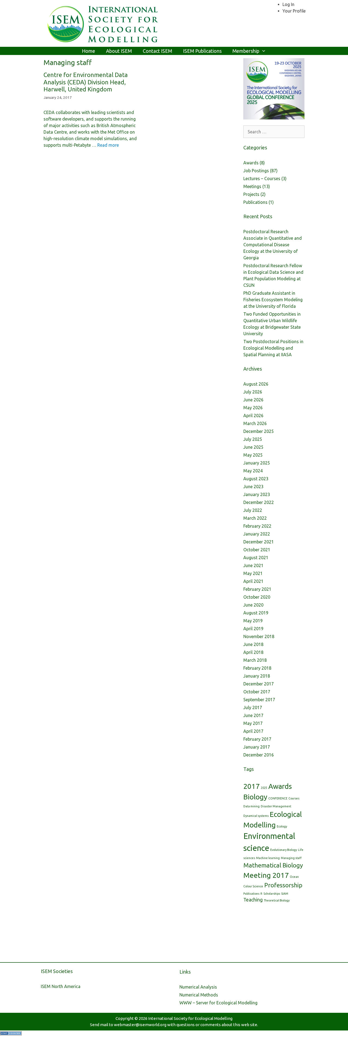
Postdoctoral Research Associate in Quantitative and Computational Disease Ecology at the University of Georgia (272, 244)
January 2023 (256, 494)
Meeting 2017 (266, 875)
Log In (288, 4)
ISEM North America (60, 986)
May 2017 (253, 723)
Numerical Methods (198, 994)
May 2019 (253, 620)
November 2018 (258, 636)
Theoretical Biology (277, 900)
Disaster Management (276, 806)
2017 (251, 786)
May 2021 (253, 573)
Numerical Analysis (198, 986)
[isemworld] (103, 22)
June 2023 (253, 486)
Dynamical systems (256, 815)
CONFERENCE (277, 798)
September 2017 (259, 699)
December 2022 (258, 502)
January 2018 (256, 675)
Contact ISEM (157, 51)
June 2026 (253, 399)
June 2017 (253, 715)
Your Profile (294, 10)
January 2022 (256, 533)
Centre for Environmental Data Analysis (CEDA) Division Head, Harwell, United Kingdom (86, 82)
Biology (255, 797)
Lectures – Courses (261, 178)
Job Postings (256, 170)
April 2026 (253, 415)
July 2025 (252, 439)
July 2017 (252, 707)
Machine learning (268, 858)
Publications (255, 202)
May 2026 (253, 407)
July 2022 (252, 510)
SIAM (284, 893)
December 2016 (258, 754)
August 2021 (255, 557)
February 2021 (257, 589)
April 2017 (253, 731)
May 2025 (253, 455)
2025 (264, 787)
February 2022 (257, 526)
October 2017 (256, 691)
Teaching (253, 899)
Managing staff (291, 858)
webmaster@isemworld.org (140, 1024)
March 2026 (255, 423)
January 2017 (256, 746)
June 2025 (253, 447)
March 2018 (255, 660)
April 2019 (253, 628)
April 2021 (253, 581)
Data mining (251, 806)
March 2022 (255, 518)
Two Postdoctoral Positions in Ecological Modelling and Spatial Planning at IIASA (273, 348)
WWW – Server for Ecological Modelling (218, 1002)
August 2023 (255, 478)
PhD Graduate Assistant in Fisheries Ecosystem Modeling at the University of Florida (273, 300)
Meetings (252, 186)
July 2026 (252, 391)
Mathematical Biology (273, 865)
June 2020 (253, 604)
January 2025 (256, 462)
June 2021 (253, 565)
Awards (251, 162)
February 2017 (257, 739)
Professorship (283, 885)
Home (88, 51)
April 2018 (253, 652)
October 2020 (256, 597)
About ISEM (119, 51)
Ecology (282, 826)
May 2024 (253, 470)
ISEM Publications (202, 51)
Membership (245, 51)
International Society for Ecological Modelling (190, 1018)
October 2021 (256, 549)
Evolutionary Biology (283, 849)
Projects (251, 194)
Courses (293, 798)
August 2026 (255, 383)
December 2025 (258, 431)
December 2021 (258, 541)
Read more (108, 145)
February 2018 (257, 668)
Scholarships (271, 893)
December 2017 (258, 683)
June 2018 (253, 644)
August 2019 (255, 612)
